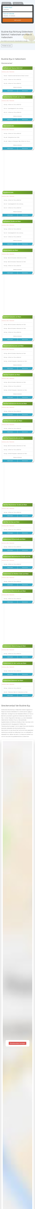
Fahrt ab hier (25, 90)
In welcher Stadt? (7, 7)
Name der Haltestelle (8, 13)
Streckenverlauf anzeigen (17, 1043)
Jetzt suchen (17, 20)
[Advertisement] (17, 172)
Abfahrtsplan (10, 90)
